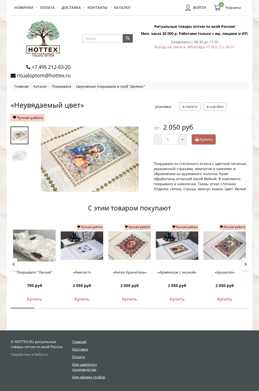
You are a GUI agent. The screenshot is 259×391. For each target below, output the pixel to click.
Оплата (47, 7)
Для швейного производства (84, 367)
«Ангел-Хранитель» (129, 272)
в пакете (190, 106)
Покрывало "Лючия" (34, 272)
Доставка (71, 7)
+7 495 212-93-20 (51, 67)
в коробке (215, 106)
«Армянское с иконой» (177, 272)
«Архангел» (224, 272)
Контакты (97, 7)
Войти (199, 7)
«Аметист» (82, 272)
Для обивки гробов (88, 377)
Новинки (23, 7)
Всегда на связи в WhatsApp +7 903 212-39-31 (195, 46)
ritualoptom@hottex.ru (44, 75)
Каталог (122, 7)
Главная (79, 341)
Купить (205, 139)
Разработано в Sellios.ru (29, 354)
